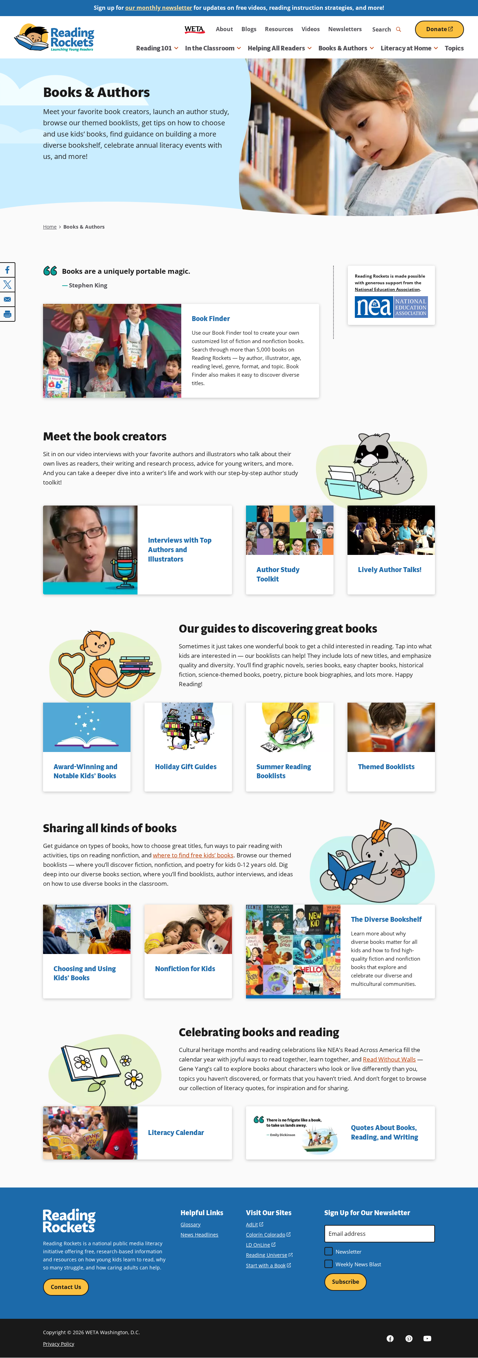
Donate (445, 31)
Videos (311, 29)
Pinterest (408, 1338)
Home (50, 226)
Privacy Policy (58, 1343)
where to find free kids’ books (193, 855)
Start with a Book (268, 1265)
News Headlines (199, 1234)
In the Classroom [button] (209, 48)
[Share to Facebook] (7, 270)
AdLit (254, 1224)
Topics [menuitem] (454, 48)
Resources (279, 29)
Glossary (191, 1224)
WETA (194, 29)
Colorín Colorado (268, 1234)
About (224, 29)
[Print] (7, 314)
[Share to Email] (7, 299)
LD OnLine (260, 1244)
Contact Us (66, 1287)
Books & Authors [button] (342, 48)
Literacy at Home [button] (406, 48)
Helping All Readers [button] (276, 48)
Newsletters (345, 29)
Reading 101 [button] (154, 48)
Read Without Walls (389, 1059)
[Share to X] (7, 284)
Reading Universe (269, 1255)
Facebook (390, 1338)
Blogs (248, 29)
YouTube (427, 1338)
